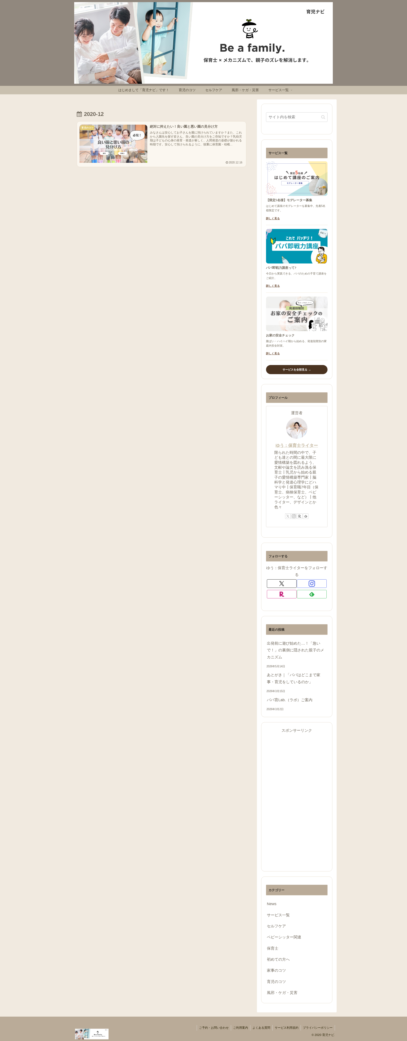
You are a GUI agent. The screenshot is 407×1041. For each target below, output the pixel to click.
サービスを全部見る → (297, 369)
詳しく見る (273, 218)
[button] (323, 117)
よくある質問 (261, 1027)
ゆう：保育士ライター (297, 445)
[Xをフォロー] (288, 516)
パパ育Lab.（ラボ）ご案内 (289, 700)
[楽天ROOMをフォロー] (299, 516)
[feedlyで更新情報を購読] (305, 516)
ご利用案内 (240, 1027)
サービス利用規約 (286, 1027)
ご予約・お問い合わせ (214, 1027)
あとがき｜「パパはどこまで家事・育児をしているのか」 (293, 678)
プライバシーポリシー (318, 1027)
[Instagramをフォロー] (294, 516)
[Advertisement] (297, 797)
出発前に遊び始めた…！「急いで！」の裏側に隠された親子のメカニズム (295, 650)
